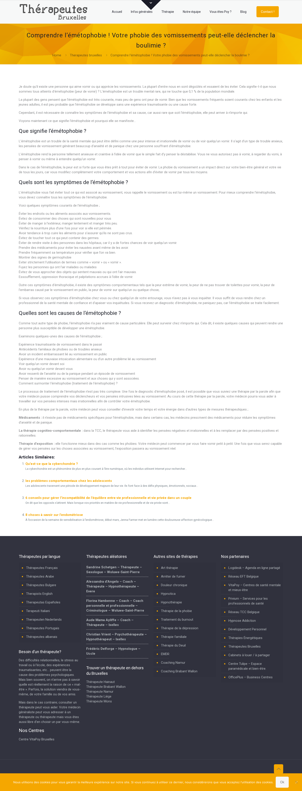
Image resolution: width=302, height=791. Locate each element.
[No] (296, 782)
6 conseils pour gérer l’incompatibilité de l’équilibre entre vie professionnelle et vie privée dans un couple (108, 498)
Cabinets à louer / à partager (249, 655)
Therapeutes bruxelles (86, 55)
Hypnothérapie (171, 602)
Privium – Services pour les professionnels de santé (248, 601)
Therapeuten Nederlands (44, 620)
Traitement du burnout (177, 620)
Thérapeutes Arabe (40, 576)
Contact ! (267, 12)
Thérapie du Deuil (173, 645)
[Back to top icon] (278, 769)
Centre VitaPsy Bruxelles (36, 739)
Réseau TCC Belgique (244, 612)
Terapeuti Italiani (38, 611)
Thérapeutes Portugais (42, 628)
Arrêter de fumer (173, 576)
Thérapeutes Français (42, 568)
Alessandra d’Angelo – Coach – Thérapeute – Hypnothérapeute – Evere (112, 586)
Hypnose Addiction (242, 621)
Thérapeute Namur (99, 692)
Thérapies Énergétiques (245, 638)
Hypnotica (168, 594)
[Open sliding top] (151, 5)
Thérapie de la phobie (176, 611)
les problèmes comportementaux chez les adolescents (68, 481)
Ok (282, 782)
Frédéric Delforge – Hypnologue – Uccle (113, 651)
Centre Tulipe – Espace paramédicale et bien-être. (247, 666)
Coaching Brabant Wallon (179, 671)
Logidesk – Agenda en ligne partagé (254, 568)
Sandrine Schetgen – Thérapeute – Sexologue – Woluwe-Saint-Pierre (114, 569)
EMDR (165, 654)
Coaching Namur (173, 663)
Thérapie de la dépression (179, 628)
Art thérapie (169, 568)
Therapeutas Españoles (43, 602)
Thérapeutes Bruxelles (244, 646)
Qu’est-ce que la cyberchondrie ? (51, 464)
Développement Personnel (247, 629)
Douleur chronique (174, 585)
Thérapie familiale (174, 637)
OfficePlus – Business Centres (250, 677)
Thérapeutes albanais (41, 637)
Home (56, 55)
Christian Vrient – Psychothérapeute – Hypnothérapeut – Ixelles (116, 636)
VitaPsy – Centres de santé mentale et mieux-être (254, 587)
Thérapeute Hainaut (100, 682)
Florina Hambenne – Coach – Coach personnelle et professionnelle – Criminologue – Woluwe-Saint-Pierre (115, 605)
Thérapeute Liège (98, 696)
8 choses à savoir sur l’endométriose (54, 515)
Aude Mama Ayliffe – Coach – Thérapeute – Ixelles (110, 622)
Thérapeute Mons (99, 701)
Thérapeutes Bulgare (41, 585)
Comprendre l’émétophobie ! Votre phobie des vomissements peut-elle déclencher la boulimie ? (180, 55)
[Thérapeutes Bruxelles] (55, 11)
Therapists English (39, 594)
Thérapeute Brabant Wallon (106, 687)
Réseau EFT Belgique (243, 576)
